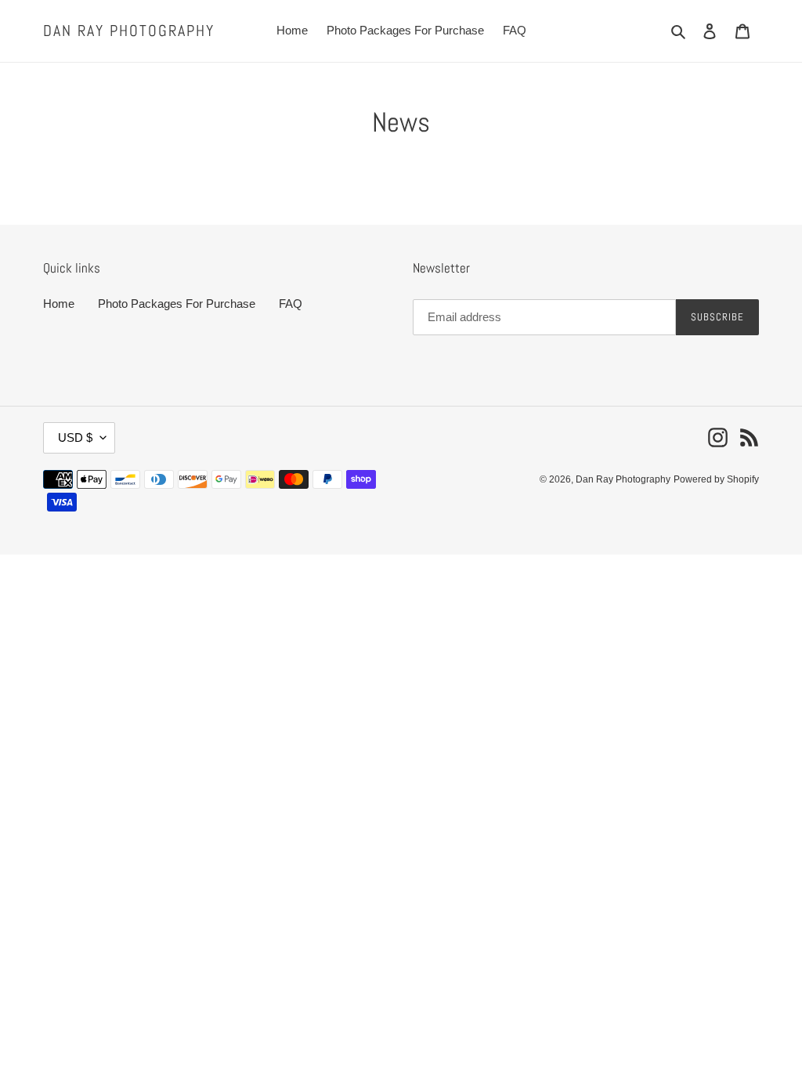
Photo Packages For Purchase (176, 303)
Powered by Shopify (716, 479)
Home (58, 303)
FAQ (290, 303)
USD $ (75, 437)
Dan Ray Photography (129, 30)
